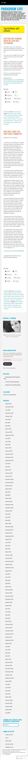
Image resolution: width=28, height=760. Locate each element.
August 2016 (8, 488)
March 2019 (8, 429)
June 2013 (8, 577)
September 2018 (9, 435)
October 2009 (8, 706)
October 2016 (8, 485)
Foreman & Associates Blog (12, 381)
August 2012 (8, 605)
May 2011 (7, 652)
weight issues (9, 122)
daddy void (11, 294)
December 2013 (9, 561)
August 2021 (8, 403)
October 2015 (8, 511)
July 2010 (7, 684)
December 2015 (9, 504)
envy (22, 296)
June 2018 (8, 441)
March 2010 (8, 697)
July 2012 (7, 608)
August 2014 (8, 539)
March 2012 (8, 621)
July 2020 (7, 410)
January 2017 (8, 476)
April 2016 (7, 495)
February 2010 (9, 700)
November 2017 (9, 457)
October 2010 (8, 675)
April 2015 (7, 520)
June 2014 (8, 542)
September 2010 (9, 678)
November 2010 (9, 671)
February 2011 (9, 662)
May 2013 (7, 580)
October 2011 (8, 637)
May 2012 (7, 615)
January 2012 (8, 627)
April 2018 (7, 444)
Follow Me (6, 392)
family (5, 298)
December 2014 (9, 526)
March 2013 (8, 586)
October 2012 (8, 602)
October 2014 (8, 533)
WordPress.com (9, 747)
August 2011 (8, 643)
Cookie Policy (8, 753)
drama (5, 296)
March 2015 (8, 523)
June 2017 (8, 463)
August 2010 (8, 681)
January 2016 (8, 501)
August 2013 (8, 570)
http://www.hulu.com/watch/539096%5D (14, 250)
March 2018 (8, 447)
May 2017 (7, 466)
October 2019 (8, 416)
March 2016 (8, 498)
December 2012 (9, 596)
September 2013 (9, 567)
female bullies (18, 303)
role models (10, 298)
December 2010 (9, 668)
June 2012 (8, 611)
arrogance (9, 292)
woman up (10, 307)
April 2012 (7, 618)
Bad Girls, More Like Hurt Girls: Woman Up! (13, 132)
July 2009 (7, 712)
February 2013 (9, 589)
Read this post (7, 73)
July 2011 (7, 646)
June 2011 (7, 649)
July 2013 (7, 574)
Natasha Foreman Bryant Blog (12, 385)
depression (17, 294)
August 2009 (8, 709)
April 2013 (7, 583)
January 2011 (8, 665)
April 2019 (7, 425)
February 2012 (9, 624)
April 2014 (7, 548)
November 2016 (9, 482)
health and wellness (13, 115)
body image (10, 113)
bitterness (19, 292)
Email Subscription (9, 350)
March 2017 (8, 470)
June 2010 (8, 687)
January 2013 (8, 593)
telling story (12, 47)
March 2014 (8, 552)
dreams (9, 296)
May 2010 (7, 690)
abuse (16, 301)
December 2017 (9, 454)
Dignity (22, 294)
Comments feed (9, 744)
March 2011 (8, 659)
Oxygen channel (8, 305)
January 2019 (8, 432)
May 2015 (7, 517)
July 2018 (7, 438)
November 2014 (9, 529)
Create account (9, 734)
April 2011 (7, 656)
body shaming (17, 113)
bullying (8, 303)
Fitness (5, 115)
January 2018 (8, 451)
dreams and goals (16, 296)
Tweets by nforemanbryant (9, 394)
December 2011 (9, 630)
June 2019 (8, 419)
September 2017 (9, 460)
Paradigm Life (12, 8)
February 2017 (9, 473)
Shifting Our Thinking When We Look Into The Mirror (13, 41)
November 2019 (9, 413)
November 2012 (9, 599)
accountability (17, 291)
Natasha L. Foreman (17, 118)
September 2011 (9, 640)
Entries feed (8, 740)
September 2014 (9, 536)
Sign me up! (7, 363)
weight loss (17, 122)
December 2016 (9, 479)
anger (5, 292)
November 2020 (9, 406)
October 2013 (8, 564)
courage (6, 294)
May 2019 (7, 422)
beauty (14, 292)
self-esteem (17, 111)
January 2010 (8, 703)
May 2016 (7, 492)
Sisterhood (18, 300)
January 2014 (8, 558)
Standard (6, 111)
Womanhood (17, 307)
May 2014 (7, 545)
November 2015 (9, 507)
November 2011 (9, 634)
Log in (6, 737)
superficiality (7, 301)
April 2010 (7, 693)
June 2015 (8, 514)
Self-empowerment (8, 120)
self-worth (12, 300)
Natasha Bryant (11, 117)
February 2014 (9, 555)
